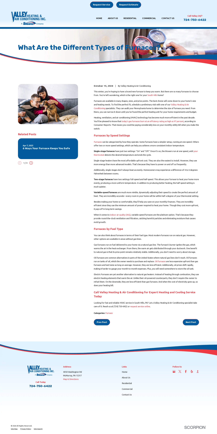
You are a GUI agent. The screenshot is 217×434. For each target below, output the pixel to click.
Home (124, 372)
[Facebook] (185, 371)
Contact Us (127, 394)
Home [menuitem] (99, 18)
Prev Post (102, 322)
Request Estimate (128, 5)
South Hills (152, 95)
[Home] (28, 18)
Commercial (127, 389)
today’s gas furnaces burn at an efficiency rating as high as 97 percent (153, 121)
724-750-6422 (195, 20)
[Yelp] (191, 371)
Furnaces (98, 142)
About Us (126, 377)
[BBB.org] (197, 371)
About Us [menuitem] (113, 18)
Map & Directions (71, 379)
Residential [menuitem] (130, 18)
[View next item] (31, 163)
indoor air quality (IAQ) (120, 215)
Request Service (101, 5)
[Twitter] (179, 371)
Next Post (191, 322)
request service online (140, 306)
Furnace (109, 313)
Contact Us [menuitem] (168, 18)
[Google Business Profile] (174, 371)
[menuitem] (14, 428)
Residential (127, 383)
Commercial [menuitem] (149, 18)
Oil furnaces (160, 261)
